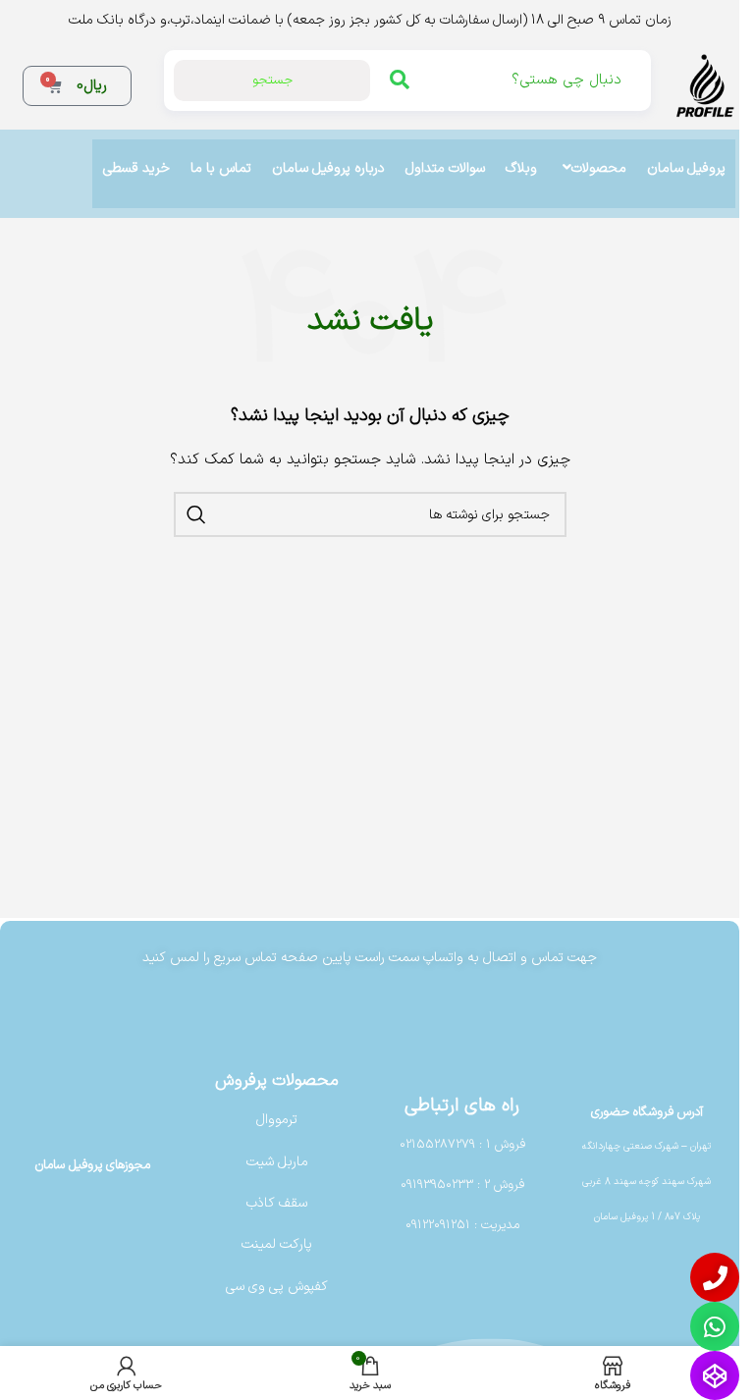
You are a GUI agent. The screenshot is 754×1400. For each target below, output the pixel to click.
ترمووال (276, 1119)
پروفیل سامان (686, 168)
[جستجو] (196, 514)
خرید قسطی (136, 168)
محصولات (598, 168)
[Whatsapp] (714, 1326)
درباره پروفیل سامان (328, 168)
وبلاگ (521, 168)
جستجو (272, 80)
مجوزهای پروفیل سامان (92, 1165)
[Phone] (714, 1277)
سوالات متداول (445, 168)
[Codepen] (714, 1375)
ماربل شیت (277, 1162)
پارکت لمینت (277, 1244)
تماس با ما (220, 168)
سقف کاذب (276, 1203)
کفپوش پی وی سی (277, 1286)
